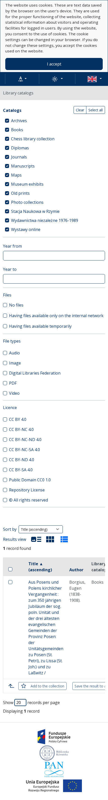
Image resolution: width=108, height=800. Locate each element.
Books (17, 129)
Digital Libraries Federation (35, 373)
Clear (80, 110)
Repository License (27, 490)
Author (76, 570)
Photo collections (27, 202)
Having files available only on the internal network (56, 315)
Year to (10, 269)
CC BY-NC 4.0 (21, 429)
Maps (16, 175)
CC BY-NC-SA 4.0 (24, 449)
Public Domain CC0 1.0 (30, 480)
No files (16, 305)
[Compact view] (50, 539)
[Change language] (94, 79)
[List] (36, 539)
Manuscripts (23, 166)
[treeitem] (54, 120)
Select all (95, 110)
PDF (13, 383)
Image (15, 363)
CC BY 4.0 (17, 419)
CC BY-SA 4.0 (21, 470)
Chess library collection (33, 139)
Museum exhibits (27, 184)
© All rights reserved (28, 500)
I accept (54, 64)
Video (14, 393)
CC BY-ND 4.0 (21, 459)
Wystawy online (25, 229)
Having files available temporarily (40, 326)
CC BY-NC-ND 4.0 (25, 439)
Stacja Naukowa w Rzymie (35, 211)
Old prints (20, 193)
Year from (12, 246)
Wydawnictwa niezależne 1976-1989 (44, 220)
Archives (19, 120)
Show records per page (31, 702)
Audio (14, 353)
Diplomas (20, 148)
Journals (19, 157)
